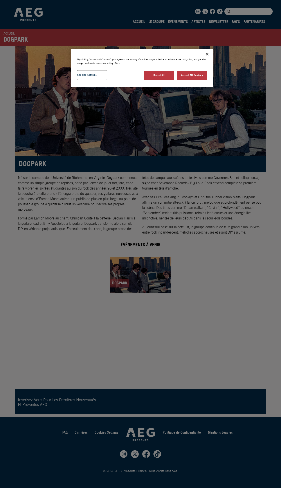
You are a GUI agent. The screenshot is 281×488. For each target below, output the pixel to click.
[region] (142, 68)
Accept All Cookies (192, 75)
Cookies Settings (87, 74)
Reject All (159, 75)
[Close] (207, 54)
